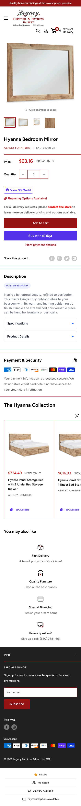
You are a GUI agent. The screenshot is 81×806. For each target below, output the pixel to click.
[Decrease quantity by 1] (23, 174)
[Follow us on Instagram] (14, 727)
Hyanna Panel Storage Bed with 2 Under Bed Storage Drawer (25, 484)
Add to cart (41, 223)
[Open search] (38, 31)
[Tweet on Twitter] (67, 258)
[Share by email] (74, 258)
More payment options (40, 245)
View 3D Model (20, 190)
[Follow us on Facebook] (6, 727)
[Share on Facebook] (52, 258)
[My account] (46, 31)
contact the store (60, 207)
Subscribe (17, 704)
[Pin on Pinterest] (59, 258)
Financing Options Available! (27, 198)
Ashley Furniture (17, 148)
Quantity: (10, 174)
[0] (53, 30)
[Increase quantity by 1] (44, 174)
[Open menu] (6, 18)
